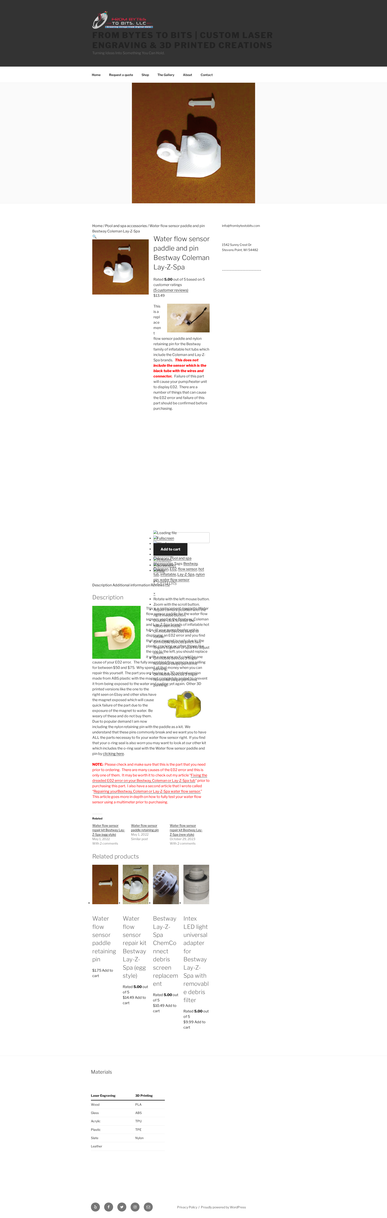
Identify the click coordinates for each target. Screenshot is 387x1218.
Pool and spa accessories (126, 226)
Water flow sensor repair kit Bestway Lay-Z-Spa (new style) (186, 830)
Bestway (190, 563)
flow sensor (187, 569)
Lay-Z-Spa (185, 574)
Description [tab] (102, 585)
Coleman (160, 569)
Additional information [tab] (131, 585)
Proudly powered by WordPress (223, 1207)
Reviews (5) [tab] (160, 585)
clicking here (113, 754)
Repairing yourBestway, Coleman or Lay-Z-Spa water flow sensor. (147, 791)
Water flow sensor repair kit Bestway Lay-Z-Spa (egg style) (108, 830)
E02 (173, 569)
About (187, 75)
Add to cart (170, 549)
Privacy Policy (187, 1207)
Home (96, 75)
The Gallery (165, 75)
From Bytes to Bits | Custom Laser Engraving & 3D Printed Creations (182, 40)
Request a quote (121, 75)
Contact (207, 75)
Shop (145, 75)
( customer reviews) (170, 290)
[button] (94, 236)
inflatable (168, 574)
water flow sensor (174, 580)
